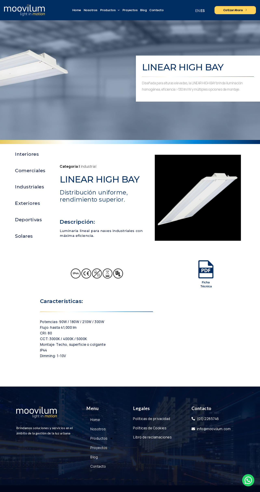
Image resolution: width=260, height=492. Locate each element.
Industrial (88, 166)
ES (202, 10)
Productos (108, 10)
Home (76, 10)
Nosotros (91, 10)
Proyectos (130, 10)
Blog (143, 10)
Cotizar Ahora (233, 10)
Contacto (156, 10)
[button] (248, 480)
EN (197, 10)
